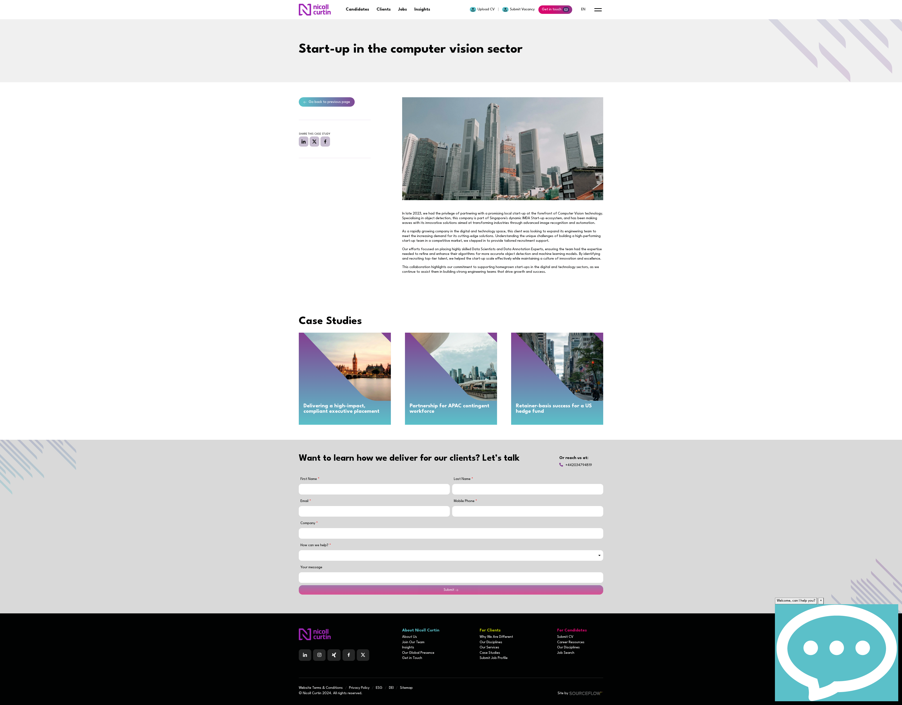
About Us (409, 637)
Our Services (489, 647)
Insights (422, 10)
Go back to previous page (329, 102)
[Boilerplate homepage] (348, 634)
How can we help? (314, 545)
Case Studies (490, 653)
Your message (311, 567)
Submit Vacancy (522, 9)
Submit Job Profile (494, 658)
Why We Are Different (496, 637)
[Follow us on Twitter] (363, 655)
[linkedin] (303, 141)
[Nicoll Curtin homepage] (315, 10)
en (583, 9)
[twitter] (314, 141)
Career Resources (570, 642)
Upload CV (486, 9)
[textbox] (374, 489)
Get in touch (551, 9)
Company (308, 523)
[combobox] (451, 555)
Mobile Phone (465, 501)
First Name (309, 479)
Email (304, 501)
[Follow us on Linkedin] (305, 655)
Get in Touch (412, 658)
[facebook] (325, 141)
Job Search (565, 653)
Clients (384, 10)
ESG (379, 688)
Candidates (357, 10)
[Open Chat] (836, 652)
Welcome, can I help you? (796, 601)
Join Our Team (413, 642)
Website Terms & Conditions (321, 688)
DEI (391, 688)
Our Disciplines (491, 642)
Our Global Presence (418, 653)
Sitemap (406, 688)
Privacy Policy (359, 688)
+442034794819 (578, 465)
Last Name (462, 479)
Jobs (402, 10)
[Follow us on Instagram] (319, 655)
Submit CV (565, 637)
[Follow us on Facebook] (334, 655)
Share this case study (314, 134)
